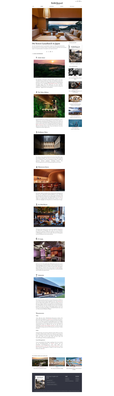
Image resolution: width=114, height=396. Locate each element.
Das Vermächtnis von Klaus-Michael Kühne (75, 78)
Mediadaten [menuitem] (67, 379)
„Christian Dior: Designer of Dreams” (48, 325)
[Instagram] (78, 1)
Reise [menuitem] (42, 6)
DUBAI (57, 367)
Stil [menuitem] (33, 6)
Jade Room (50, 319)
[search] (81, 6)
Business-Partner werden (52, 384)
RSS (81, 1)
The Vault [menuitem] (72, 6)
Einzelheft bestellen (51, 382)
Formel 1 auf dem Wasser (75, 129)
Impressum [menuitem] (67, 378)
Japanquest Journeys (40, 346)
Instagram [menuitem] (77, 379)
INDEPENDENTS (75, 89)
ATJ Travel (46, 346)
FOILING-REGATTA (75, 127)
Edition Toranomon (40, 124)
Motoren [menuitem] (52, 6)
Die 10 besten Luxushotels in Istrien (40, 368)
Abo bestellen (49, 380)
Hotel (49, 158)
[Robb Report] (57, 3)
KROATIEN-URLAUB (40, 367)
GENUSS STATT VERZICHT (75, 115)
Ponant (52, 343)
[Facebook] (77, 1)
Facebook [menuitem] (77, 378)
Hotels (57, 267)
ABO (76, 1)
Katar (74, 367)
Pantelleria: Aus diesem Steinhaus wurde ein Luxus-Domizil (75, 105)
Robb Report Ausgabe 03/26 (75, 63)
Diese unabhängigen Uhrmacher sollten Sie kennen (75, 92)
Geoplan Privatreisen (55, 346)
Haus (60, 197)
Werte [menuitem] (61, 6)
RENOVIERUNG (75, 102)
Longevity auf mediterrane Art (75, 117)
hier (43, 348)
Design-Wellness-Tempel (52, 83)
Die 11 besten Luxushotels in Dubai (57, 368)
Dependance (60, 229)
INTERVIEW (75, 76)
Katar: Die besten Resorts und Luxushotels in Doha (73, 369)
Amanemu (59, 301)
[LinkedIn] (79, 1)
